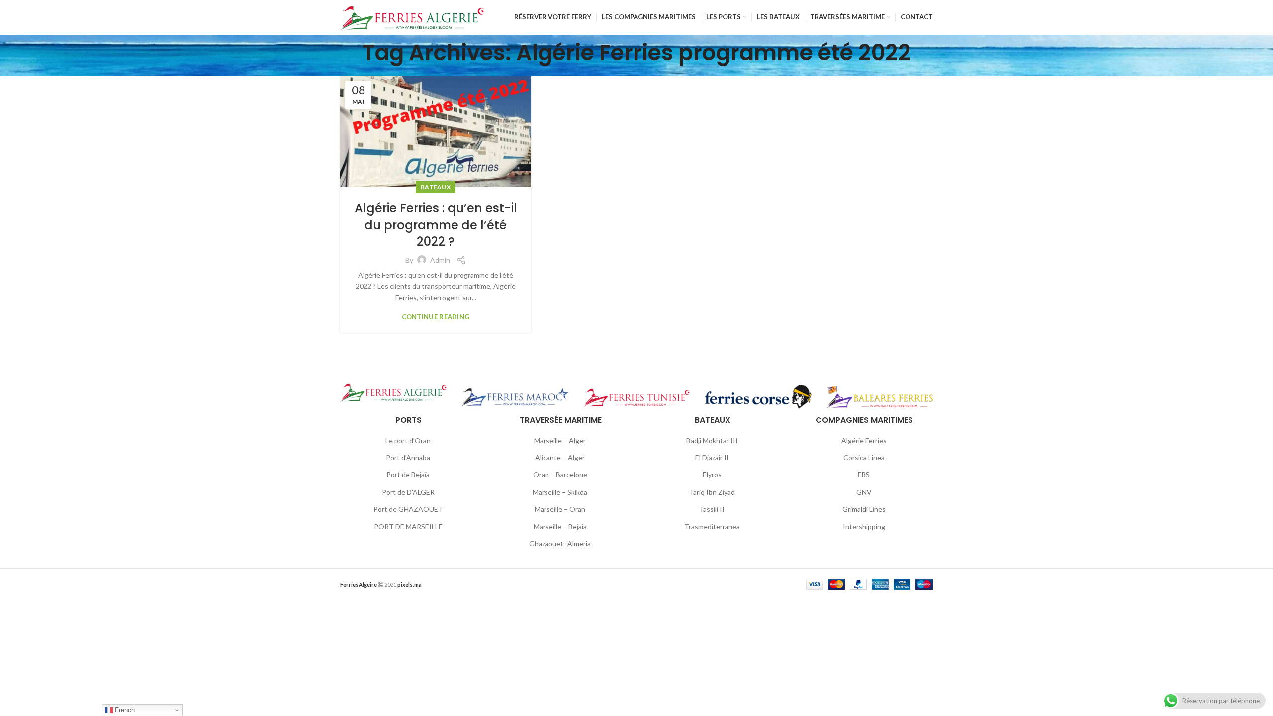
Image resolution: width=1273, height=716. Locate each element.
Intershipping (864, 526)
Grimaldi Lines (864, 509)
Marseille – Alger (560, 440)
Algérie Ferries (864, 440)
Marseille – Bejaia (560, 526)
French (124, 710)
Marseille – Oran (560, 509)
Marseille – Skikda (560, 492)
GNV (864, 492)
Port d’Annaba (408, 457)
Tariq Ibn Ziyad (712, 492)
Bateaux (436, 187)
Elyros (712, 474)
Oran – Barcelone (560, 474)
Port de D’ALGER (408, 492)
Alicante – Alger (560, 457)
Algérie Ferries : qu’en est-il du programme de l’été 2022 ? (436, 225)
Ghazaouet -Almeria (560, 543)
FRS (864, 474)
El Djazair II (712, 457)
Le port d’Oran (408, 440)
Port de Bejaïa (408, 474)
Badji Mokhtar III (712, 440)
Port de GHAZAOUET (408, 509)
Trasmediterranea (712, 526)
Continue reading (436, 317)
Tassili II (712, 509)
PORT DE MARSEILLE (408, 526)
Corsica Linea (864, 457)
